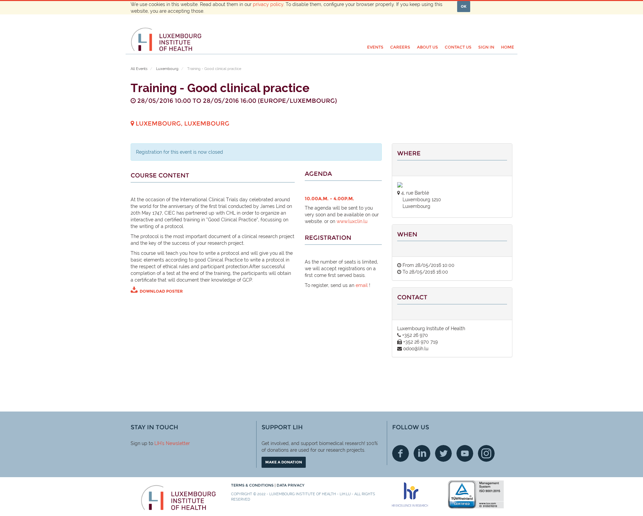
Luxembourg (167, 69)
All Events (139, 69)
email (361, 285)
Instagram (486, 453)
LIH (157, 443)
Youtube (464, 453)
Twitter (443, 453)
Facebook (400, 453)
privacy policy (268, 4)
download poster (161, 291)
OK (464, 6)
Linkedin (422, 453)
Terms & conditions (253, 485)
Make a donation (283, 462)
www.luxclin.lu (352, 221)
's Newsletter (175, 443)
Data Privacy (290, 485)
